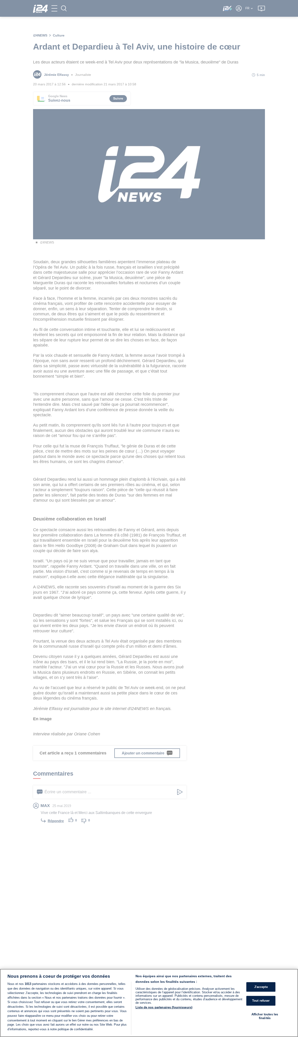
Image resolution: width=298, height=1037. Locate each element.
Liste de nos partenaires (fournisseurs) (163, 1007)
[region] (149, 1003)
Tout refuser (261, 1001)
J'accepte (261, 987)
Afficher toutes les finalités (264, 1016)
